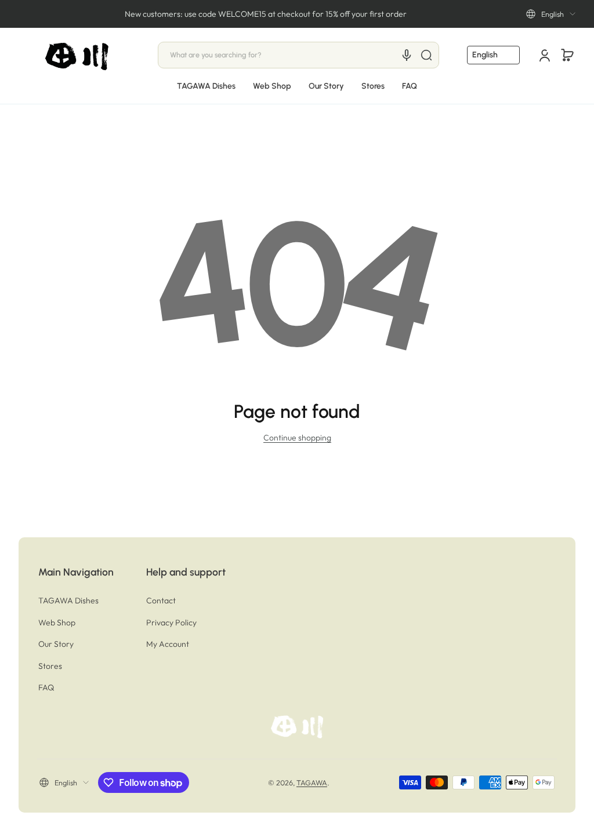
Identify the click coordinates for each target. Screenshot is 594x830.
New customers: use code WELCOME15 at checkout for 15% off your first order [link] (266, 14)
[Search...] (426, 55)
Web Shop (56, 622)
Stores (50, 666)
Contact (161, 600)
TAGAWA (311, 782)
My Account (167, 644)
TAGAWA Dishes (68, 600)
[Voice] (406, 55)
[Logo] (78, 55)
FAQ (46, 687)
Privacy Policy (171, 622)
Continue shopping (297, 437)
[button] (551, 13)
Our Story (56, 644)
